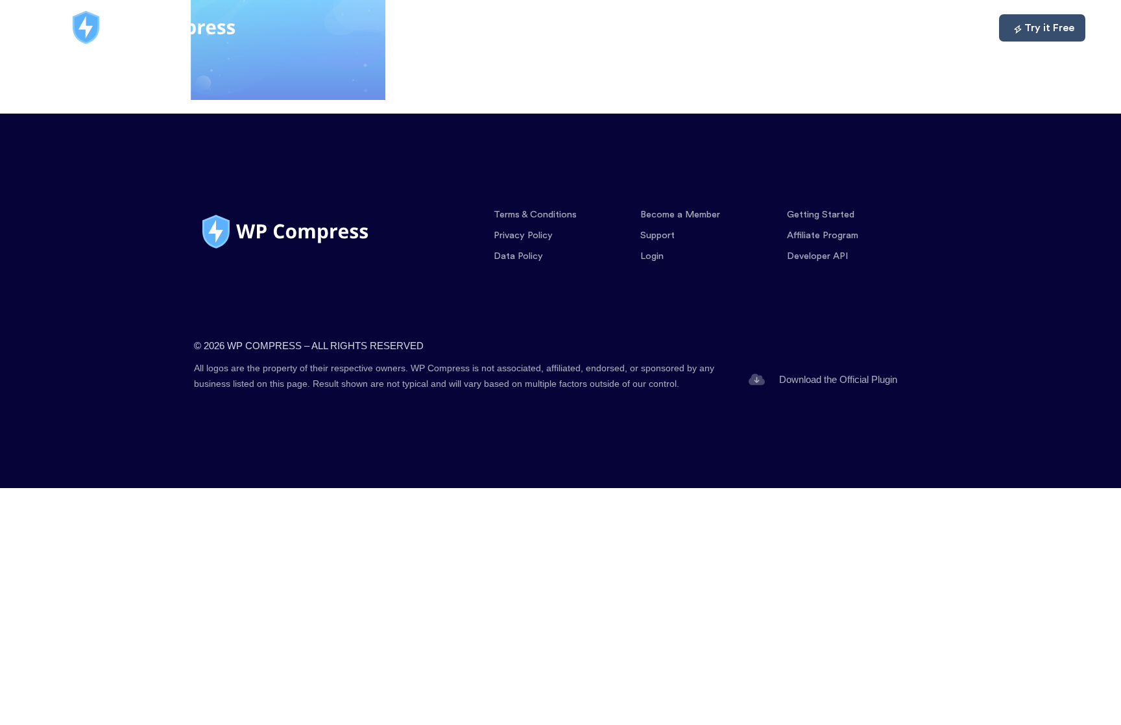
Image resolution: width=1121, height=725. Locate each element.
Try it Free (1049, 28)
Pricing (768, 28)
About (902, 28)
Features (702, 28)
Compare (836, 28)
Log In (960, 28)
